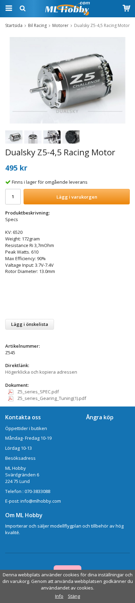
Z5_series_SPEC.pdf (37, 392)
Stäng (74, 596)
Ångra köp (100, 417)
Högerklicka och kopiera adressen (41, 372)
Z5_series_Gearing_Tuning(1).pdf (51, 398)
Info (59, 596)
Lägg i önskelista (29, 324)
